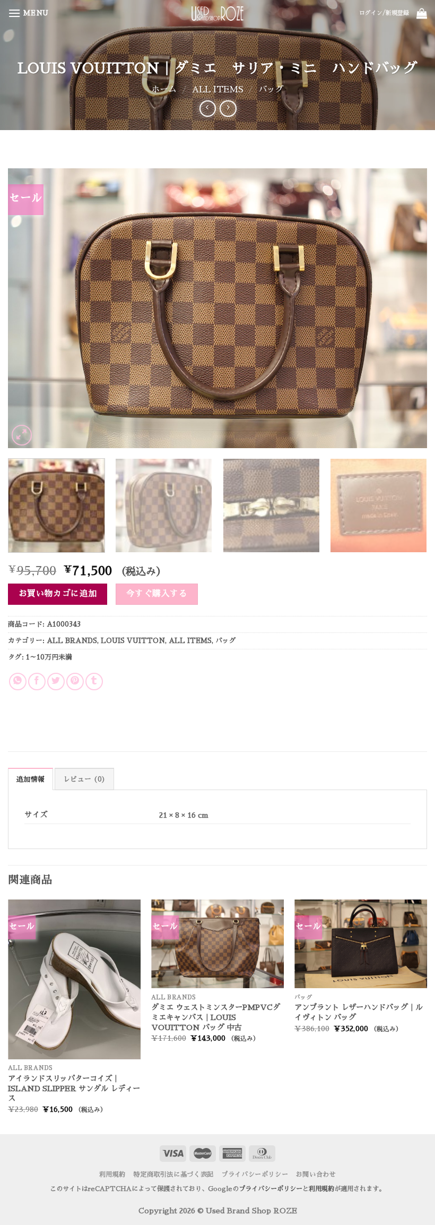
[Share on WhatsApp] (18, 681)
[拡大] (22, 435)
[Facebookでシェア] (37, 681)
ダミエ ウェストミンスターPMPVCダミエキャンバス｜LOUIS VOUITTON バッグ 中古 (215, 1017)
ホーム (164, 89)
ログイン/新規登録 (384, 13)
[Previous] (29, 308)
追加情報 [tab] (30, 779)
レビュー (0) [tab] (84, 779)
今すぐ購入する (156, 593)
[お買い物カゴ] (421, 13)
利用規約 (112, 1174)
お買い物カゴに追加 (58, 593)
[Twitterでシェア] (56, 681)
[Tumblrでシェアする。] (94, 681)
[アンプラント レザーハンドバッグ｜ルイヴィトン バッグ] (360, 944)
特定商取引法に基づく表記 (173, 1174)
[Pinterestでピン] (75, 681)
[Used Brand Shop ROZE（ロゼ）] (217, 13)
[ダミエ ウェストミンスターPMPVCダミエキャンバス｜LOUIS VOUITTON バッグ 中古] (217, 944)
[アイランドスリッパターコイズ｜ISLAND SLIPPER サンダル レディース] (74, 979)
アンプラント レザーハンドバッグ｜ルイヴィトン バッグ (358, 1012)
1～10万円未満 (49, 657)
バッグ (271, 89)
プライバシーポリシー (254, 1174)
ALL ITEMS (217, 89)
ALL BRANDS (72, 640)
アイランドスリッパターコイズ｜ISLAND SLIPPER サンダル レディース (74, 1088)
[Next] (405, 308)
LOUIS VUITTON (133, 640)
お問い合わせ (316, 1174)
